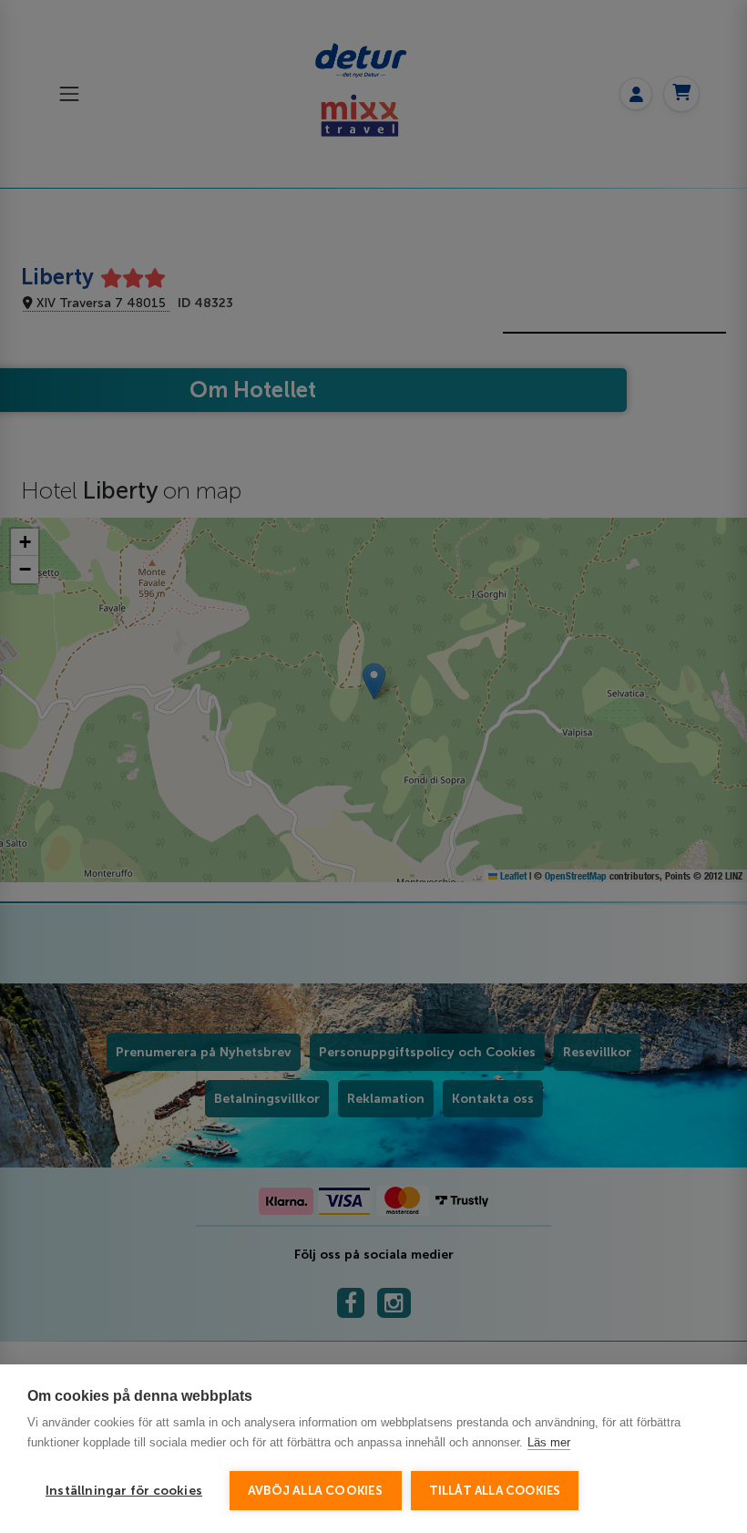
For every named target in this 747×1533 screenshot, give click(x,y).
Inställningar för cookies (124, 1490)
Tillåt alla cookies (495, 1490)
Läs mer (548, 1442)
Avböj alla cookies (316, 1490)
